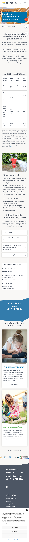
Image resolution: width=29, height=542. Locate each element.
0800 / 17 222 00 (15, 472)
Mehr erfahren (14, 384)
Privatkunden (4, 26)
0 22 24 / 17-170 (14, 479)
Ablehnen (14, 531)
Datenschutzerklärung (12, 539)
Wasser (9, 26)
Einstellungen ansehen (14, 536)
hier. (11, 146)
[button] (26, 510)
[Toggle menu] (25, 3)
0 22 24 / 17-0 (14, 309)
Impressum (19, 539)
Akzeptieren (15, 527)
